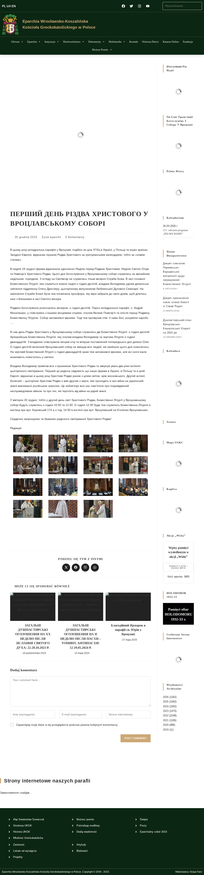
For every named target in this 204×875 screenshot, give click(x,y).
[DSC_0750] (98, 465)
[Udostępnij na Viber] (85, 568)
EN (14, 6)
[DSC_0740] (27, 465)
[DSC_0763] (27, 508)
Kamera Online (171, 41)
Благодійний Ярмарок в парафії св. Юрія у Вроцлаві (128, 630)
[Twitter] (131, 6)
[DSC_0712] (27, 443)
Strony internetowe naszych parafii (47, 780)
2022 (166, 715)
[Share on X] (66, 568)
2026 (166, 697)
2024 (166, 706)
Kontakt (133, 41)
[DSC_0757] (27, 486)
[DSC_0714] (63, 443)
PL (4, 6)
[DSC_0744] (63, 465)
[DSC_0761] (133, 486)
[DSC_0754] (133, 465)
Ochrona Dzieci (150, 41)
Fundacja (188, 41)
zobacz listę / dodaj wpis (178, 567)
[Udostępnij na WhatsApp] (95, 568)
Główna (15, 41)
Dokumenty (94, 41)
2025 (166, 701)
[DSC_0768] (63, 508)
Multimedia (115, 41)
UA (9, 6)
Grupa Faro (196, 871)
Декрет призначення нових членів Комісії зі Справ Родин (176, 302)
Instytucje (50, 41)
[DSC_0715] (98, 443)
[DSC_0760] (98, 486)
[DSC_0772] (98, 508)
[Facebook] (123, 6)
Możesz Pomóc (100, 49)
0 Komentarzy (74, 237)
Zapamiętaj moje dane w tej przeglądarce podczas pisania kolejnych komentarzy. (67, 724)
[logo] (10, 24)
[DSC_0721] (133, 443)
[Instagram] (139, 6)
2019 (166, 729)
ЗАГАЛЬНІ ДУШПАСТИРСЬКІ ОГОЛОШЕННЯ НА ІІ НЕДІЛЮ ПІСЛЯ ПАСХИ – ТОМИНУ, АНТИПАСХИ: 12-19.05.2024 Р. (80, 636)
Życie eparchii (51, 237)
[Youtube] (148, 6)
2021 (166, 720)
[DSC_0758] (63, 486)
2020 (166, 724)
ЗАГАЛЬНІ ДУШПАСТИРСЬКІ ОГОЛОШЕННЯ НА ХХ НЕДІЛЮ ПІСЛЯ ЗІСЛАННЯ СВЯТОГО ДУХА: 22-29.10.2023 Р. (33, 636)
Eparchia (32, 41)
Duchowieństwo (71, 41)
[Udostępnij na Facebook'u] (76, 568)
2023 (166, 710)
